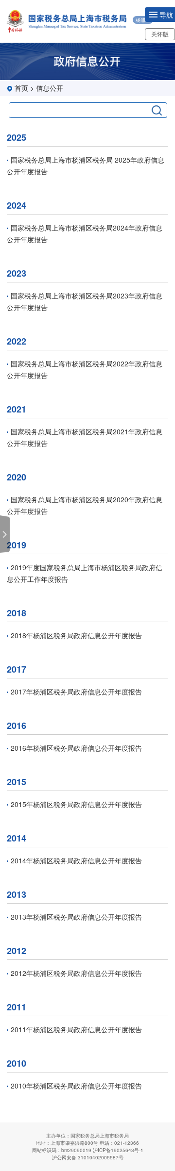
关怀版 (160, 34)
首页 (21, 88)
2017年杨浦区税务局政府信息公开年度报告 (76, 691)
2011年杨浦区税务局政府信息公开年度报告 (76, 1029)
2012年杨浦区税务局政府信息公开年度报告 (76, 973)
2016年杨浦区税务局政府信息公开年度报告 (76, 748)
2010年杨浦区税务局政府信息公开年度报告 (76, 1085)
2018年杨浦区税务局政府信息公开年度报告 (76, 635)
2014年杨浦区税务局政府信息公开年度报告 (76, 860)
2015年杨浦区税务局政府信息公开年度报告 (76, 804)
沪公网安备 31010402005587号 (87, 1157)
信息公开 (49, 88)
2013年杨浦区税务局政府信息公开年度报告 (76, 917)
